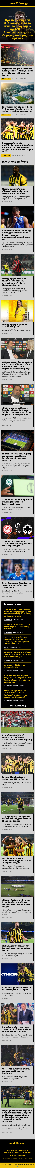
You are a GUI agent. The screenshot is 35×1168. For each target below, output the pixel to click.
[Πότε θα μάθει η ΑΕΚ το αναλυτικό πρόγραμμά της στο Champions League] (17, 845)
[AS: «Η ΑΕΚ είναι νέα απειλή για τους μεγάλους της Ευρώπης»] (17, 1055)
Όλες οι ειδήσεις (17, 706)
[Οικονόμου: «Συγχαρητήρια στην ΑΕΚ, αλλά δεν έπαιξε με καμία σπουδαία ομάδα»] (17, 1014)
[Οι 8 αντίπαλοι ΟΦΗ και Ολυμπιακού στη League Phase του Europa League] (17, 528)
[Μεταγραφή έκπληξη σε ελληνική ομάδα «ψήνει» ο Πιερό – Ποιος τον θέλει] (17, 175)
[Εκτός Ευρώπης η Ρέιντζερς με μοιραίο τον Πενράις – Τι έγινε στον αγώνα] (17, 570)
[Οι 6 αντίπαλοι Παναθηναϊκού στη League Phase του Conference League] (17, 486)
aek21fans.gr (17, 1143)
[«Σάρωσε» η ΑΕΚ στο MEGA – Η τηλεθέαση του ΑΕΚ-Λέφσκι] (17, 974)
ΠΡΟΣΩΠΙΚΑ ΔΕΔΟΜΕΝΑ (17, 1155)
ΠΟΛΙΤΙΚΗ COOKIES (10, 1158)
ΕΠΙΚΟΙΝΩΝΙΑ (12, 1150)
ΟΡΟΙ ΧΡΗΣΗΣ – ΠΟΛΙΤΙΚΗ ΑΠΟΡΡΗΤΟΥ (17, 1153)
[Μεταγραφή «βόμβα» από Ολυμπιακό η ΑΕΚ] (17, 311)
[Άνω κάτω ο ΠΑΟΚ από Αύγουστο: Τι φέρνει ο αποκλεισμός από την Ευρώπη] (17, 722)
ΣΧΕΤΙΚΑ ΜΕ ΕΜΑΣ (25, 1158)
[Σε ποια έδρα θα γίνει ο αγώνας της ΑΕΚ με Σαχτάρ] (17, 763)
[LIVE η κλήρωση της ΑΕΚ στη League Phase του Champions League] (17, 932)
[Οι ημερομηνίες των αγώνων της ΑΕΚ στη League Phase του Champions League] (17, 803)
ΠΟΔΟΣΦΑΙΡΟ (6, 79)
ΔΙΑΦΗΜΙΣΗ (23, 1150)
